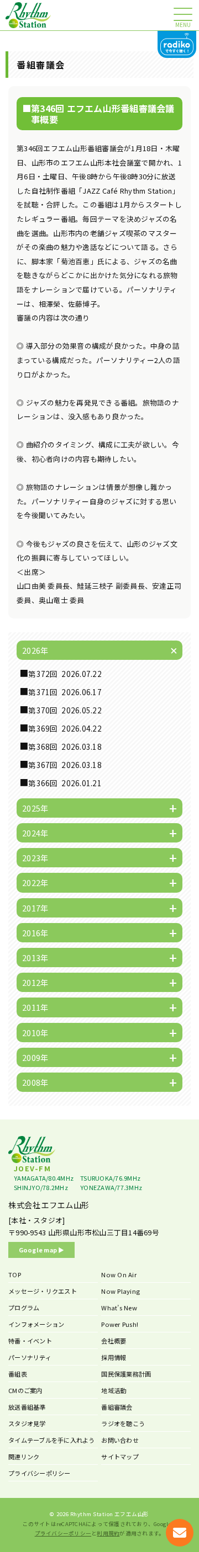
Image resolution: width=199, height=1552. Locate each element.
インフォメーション (36, 1324)
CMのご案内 (25, 1390)
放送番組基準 (27, 1407)
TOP (14, 1274)
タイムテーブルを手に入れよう (51, 1440)
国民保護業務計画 (126, 1374)
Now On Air (119, 1274)
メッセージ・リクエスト (42, 1291)
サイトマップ (120, 1456)
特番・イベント (30, 1341)
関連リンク (23, 1456)
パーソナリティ (29, 1357)
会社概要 (113, 1341)
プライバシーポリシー (39, 1473)
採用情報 (113, 1357)
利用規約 (108, 1533)
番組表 (17, 1374)
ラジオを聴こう (123, 1423)
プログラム (23, 1307)
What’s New (119, 1307)
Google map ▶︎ (42, 1249)
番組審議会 (116, 1407)
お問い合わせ (120, 1440)
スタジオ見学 (27, 1423)
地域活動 (113, 1390)
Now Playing (120, 1291)
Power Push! (119, 1324)
